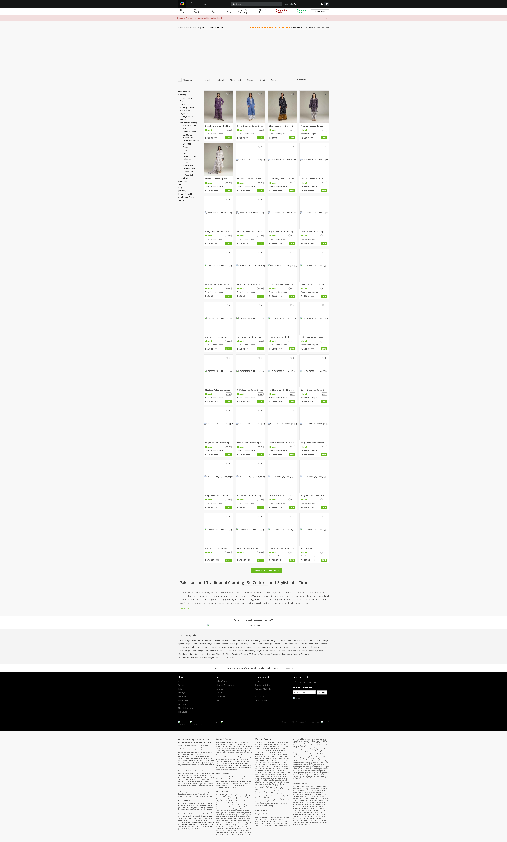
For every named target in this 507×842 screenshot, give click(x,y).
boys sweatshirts (322, 802)
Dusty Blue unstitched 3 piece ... (282, 284)
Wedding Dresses (187, 107)
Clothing (197, 27)
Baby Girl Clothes (262, 814)
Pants (310, 640)
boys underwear (306, 804)
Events (219, 693)
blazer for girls (303, 751)
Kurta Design (184, 650)
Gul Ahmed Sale (227, 799)
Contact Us (259, 681)
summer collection (191, 162)
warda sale (269, 758)
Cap (266, 650)
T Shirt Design (237, 640)
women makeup (231, 763)
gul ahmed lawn (228, 807)
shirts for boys (305, 787)
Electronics (182, 696)
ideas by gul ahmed (238, 815)
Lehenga (234, 643)
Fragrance (305, 654)
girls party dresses (265, 823)
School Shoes (224, 834)
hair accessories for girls (321, 777)
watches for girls (322, 775)
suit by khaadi (307, 548)
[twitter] (310, 682)
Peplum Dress (307, 643)
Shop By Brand (263, 11)
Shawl (240, 650)
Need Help (288, 4)
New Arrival (183, 704)
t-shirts (243, 755)
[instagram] (300, 682)
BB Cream (253, 654)
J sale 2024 (239, 809)
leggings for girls (315, 755)
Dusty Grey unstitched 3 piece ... (282, 179)
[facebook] (295, 682)
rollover (303, 824)
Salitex (269, 798)
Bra (275, 647)
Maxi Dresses (321, 643)
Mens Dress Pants (231, 823)
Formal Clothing (186, 98)
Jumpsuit (282, 640)
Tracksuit (219, 805)
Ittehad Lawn (278, 804)
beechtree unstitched (261, 784)
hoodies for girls (309, 749)
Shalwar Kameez (317, 647)
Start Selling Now (185, 708)
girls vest (299, 753)
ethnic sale (219, 832)
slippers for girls (319, 765)
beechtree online (272, 748)
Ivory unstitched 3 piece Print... (218, 337)
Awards (220, 689)
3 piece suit (188, 165)
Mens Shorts (241, 819)
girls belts (301, 773)
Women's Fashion (263, 739)
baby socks (320, 818)
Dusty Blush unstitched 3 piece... (314, 390)
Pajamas (239, 821)
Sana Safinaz (276, 794)
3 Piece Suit (226, 797)
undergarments (233, 767)
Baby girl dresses (270, 817)
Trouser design (322, 640)
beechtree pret (259, 800)
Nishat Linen (285, 794)
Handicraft (184, 178)
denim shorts (315, 808)
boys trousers (297, 804)
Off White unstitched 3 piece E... (250, 390)
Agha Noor (286, 796)
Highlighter (210, 654)
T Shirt (221, 801)
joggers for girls (297, 767)
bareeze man (264, 760)
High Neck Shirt (225, 813)
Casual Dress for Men (239, 799)
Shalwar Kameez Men (237, 826)
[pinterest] (305, 682)
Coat (230, 647)
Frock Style (294, 643)
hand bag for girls (307, 777)
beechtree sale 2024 (269, 768)
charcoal (233, 797)
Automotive (183, 700)
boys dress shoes (322, 814)
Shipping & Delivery (263, 685)
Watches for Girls (277, 650)
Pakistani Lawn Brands (214, 650)
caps (242, 783)
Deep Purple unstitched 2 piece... (218, 126)
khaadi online (283, 756)
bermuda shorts (301, 806)
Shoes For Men (231, 830)
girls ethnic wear (186, 824)
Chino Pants (232, 821)
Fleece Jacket (220, 815)
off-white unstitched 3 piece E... (250, 443)
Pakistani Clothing (188, 122)
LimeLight (263, 798)
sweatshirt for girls (298, 749)
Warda (257, 798)
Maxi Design (197, 640)
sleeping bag (296, 820)
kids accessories (318, 816)
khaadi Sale (279, 766)
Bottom (183, 104)
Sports (181, 200)
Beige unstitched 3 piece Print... (314, 337)
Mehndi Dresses (195, 647)
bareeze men (259, 754)
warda (284, 802)
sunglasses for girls (310, 775)
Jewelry (320, 650)
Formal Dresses (230, 795)
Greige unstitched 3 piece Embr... (218, 231)
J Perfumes (223, 819)
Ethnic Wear (224, 825)
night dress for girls (310, 745)
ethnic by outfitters (241, 801)
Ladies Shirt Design (253, 640)
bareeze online (281, 774)
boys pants (323, 808)
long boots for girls (319, 767)
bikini (249, 767)
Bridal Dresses (222, 643)
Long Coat (239, 647)
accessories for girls (317, 771)
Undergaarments (264, 647)
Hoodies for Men (225, 811)
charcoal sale (226, 826)
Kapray (267, 800)
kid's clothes (185, 810)
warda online (282, 776)
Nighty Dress (302, 647)
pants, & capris (189, 131)
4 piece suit (188, 175)
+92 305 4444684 (285, 668)
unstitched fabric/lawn (188, 136)
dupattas (187, 144)
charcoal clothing (226, 803)
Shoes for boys (301, 812)
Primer (244, 654)
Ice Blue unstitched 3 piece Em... (282, 443)
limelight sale (227, 805)
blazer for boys (303, 798)
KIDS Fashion (182, 11)
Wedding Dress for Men (239, 805)
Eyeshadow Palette (290, 654)
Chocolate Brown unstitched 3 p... (250, 179)
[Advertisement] (253, 50)
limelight (248, 813)
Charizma (263, 804)
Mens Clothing (220, 795)
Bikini (281, 647)
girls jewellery (297, 777)
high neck (319, 749)
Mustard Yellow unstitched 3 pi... (218, 390)
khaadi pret (277, 802)
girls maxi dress (316, 739)
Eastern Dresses (276, 823)
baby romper (311, 792)
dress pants (296, 810)
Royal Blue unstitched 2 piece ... (250, 126)
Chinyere (270, 802)
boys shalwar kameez (312, 789)
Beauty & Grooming (242, 11)
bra (245, 767)
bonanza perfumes (235, 834)
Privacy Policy (260, 696)
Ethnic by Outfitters (280, 800)
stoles (185, 147)
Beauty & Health (185, 194)
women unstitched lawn (236, 759)
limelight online (242, 797)
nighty (241, 767)
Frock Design (184, 640)
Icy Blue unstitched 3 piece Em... (282, 390)
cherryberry (296, 824)
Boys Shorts (319, 806)
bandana (237, 783)
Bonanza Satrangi (267, 806)
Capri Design (191, 643)
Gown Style (245, 643)
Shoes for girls (322, 761)
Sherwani (219, 807)
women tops (236, 755)
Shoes (181, 184)
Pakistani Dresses (212, 640)
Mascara (276, 654)
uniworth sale (238, 807)
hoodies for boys (304, 802)
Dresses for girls (259, 817)
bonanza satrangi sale (226, 817)
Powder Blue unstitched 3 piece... (218, 284)
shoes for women (222, 770)
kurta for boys (300, 790)
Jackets (215, 647)
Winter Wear (185, 110)
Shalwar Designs (206, 643)
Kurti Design (293, 640)
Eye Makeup (265, 654)
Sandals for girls (317, 769)
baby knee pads (304, 818)
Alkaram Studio (270, 796)
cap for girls (317, 773)
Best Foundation (186, 654)
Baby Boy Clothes (300, 783)
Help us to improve (225, 685)
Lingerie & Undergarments (186, 115)
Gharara (182, 647)
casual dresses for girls (264, 819)
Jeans (181, 643)
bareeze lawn (285, 798)
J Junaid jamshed (306, 769)
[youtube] (315, 682)
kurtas (218, 757)
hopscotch (324, 820)
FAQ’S (257, 693)
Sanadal (311, 650)
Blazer (303, 640)
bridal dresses (237, 751)
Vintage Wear (185, 119)
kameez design (269, 640)
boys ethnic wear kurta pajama (203, 822)
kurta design (306, 741)
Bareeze (271, 770)
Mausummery (276, 798)
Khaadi (257, 748)
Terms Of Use (261, 700)
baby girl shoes (297, 765)
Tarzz (271, 800)
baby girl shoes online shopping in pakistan (306, 763)
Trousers (240, 823)
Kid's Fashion (261, 810)
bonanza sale (272, 744)
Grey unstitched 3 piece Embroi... (218, 495)
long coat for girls (308, 753)
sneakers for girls (308, 767)
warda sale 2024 (282, 744)
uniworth (219, 797)
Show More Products (266, 570)
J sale (247, 795)
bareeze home (259, 786)
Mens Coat (228, 815)
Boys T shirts (296, 787)
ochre (308, 824)
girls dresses (182, 816)
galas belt (313, 818)
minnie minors (308, 822)
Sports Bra (290, 647)
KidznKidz (279, 817)
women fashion (208, 773)
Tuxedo (218, 799)
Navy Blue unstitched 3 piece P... (282, 337)
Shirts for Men (240, 795)
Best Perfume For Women (190, 657)
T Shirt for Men (229, 801)
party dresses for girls (204, 816)
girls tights (296, 757)
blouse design (315, 741)
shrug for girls (318, 753)
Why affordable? (223, 681)
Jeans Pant (224, 821)
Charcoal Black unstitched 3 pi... (250, 284)
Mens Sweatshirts (237, 803)
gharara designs (268, 825)
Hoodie (207, 647)
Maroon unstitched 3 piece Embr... (250, 231)
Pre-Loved (182, 712)
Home (181, 27)
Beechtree (273, 752)
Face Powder (233, 654)
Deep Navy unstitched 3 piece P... (314, 284)
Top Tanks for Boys (316, 787)
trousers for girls (301, 761)
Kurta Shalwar (226, 828)
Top (181, 101)
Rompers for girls (313, 743)
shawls (186, 150)
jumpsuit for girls (277, 819)
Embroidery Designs (253, 650)
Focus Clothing (246, 834)
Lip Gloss (232, 657)
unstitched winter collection (190, 157)
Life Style (229, 11)
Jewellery (182, 191)
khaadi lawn (258, 780)
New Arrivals (184, 92)
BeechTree (279, 796)
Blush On (221, 654)
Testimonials (222, 696)
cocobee (316, 822)
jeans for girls (304, 757)
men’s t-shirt (238, 781)
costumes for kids (298, 778)
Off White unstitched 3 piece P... (314, 231)
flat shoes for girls (308, 765)
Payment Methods (263, 689)
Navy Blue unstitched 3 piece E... (314, 495)
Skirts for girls (315, 759)
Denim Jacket (240, 813)
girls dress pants (305, 759)
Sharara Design (280, 643)
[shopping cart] (326, 4)
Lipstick (223, 657)
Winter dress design (310, 747)
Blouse (225, 640)
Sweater (236, 817)
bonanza (231, 825)
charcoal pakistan (236, 811)
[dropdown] (322, 4)
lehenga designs (306, 739)
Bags (180, 187)
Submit (322, 692)
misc (185, 153)
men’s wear (196, 773)
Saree (254, 643)
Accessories (183, 181)
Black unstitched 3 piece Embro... (282, 126)
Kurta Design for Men (228, 809)
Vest (245, 803)
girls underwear (312, 761)
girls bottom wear (303, 755)
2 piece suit (188, 172)
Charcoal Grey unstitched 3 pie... (250, 548)
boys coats (301, 800)
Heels (303, 650)
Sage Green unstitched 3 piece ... (282, 231)
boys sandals (310, 812)
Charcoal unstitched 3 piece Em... (314, 179)
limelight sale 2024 (278, 782)
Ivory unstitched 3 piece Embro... (218, 179)
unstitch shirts (189, 168)
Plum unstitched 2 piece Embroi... (314, 126)
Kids (180, 689)
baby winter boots (306, 816)
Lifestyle (181, 693)
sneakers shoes (319, 812)
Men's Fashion (222, 791)
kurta (185, 128)
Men (180, 681)
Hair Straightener (210, 657)
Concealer (199, 654)
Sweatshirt (250, 647)
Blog (218, 700)
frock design (192, 816)
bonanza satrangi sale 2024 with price (235, 832)
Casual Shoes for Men (243, 830)
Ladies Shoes (292, 650)
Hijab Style (231, 650)
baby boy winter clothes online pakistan (308, 796)
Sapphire (270, 804)
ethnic (233, 813)
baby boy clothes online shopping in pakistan (310, 793)
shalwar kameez (190, 125)
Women (189, 27)
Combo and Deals (186, 197)
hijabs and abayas (191, 140)
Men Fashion (215, 11)
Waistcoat (223, 830)
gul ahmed (238, 825)
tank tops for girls (301, 743)
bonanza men (236, 828)
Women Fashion (197, 11)
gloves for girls (309, 773)
